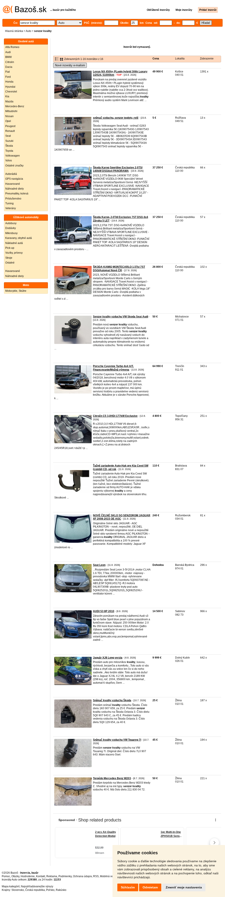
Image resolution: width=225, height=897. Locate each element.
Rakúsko (61, 889)
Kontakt (40, 876)
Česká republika (35, 889)
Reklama (51, 876)
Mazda (9, 101)
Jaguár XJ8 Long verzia (107, 657)
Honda (9, 81)
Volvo (8, 160)
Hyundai (10, 86)
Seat (8, 135)
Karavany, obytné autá (18, 238)
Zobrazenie (207, 58)
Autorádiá (11, 173)
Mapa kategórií (11, 886)
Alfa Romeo (12, 47)
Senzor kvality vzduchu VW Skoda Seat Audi (120, 316)
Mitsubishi (11, 111)
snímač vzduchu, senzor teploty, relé (115, 117)
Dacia (8, 66)
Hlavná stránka (14, 31)
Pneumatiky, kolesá (16, 193)
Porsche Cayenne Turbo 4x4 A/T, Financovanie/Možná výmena (113, 368)
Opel (8, 121)
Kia (7, 96)
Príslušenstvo (13, 198)
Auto (28, 31)
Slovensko (17, 889)
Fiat (7, 71)
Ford (8, 76)
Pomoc (6, 876)
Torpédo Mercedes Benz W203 (112, 778)
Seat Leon (99, 565)
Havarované (12, 183)
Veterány (10, 208)
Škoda (9, 145)
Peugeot (10, 126)
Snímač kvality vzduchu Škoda (112, 700)
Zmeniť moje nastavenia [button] (184, 887)
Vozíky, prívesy (14, 252)
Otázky (15, 876)
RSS (96, 876)
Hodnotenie (28, 876)
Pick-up (9, 247)
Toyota (9, 150)
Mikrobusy (11, 233)
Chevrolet (11, 91)
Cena (155, 58)
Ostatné (10, 262)
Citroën (9, 62)
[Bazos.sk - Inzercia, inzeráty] (25, 12)
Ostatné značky (14, 165)
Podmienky (65, 876)
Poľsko (50, 889)
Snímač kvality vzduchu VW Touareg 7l (117, 739)
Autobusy (10, 223)
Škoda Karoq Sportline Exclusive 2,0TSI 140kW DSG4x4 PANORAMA (117, 169)
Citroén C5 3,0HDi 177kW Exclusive (115, 415)
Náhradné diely (14, 188)
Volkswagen (12, 155)
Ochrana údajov (82, 876)
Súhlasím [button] (128, 887)
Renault (10, 131)
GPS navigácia (14, 178)
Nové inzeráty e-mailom (70, 65)
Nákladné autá (14, 243)
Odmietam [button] (150, 887)
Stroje (8, 257)
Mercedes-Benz (14, 106)
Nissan (9, 116)
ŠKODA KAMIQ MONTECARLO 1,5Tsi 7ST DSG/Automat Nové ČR (119, 268)
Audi (8, 52)
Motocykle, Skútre (15, 290)
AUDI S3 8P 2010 (103, 611)
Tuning (9, 203)
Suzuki (9, 140)
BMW (8, 57)
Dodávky (10, 228)
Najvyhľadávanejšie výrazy (37, 886)
